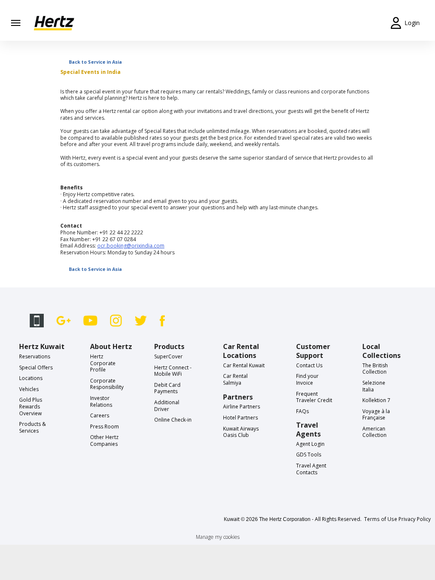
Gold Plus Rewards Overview (30, 406)
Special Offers (36, 367)
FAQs (302, 411)
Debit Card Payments (167, 388)
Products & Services (32, 427)
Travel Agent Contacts (311, 469)
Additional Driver (166, 406)
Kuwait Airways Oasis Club (241, 432)
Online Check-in (173, 419)
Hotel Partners (240, 417)
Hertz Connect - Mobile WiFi (173, 371)
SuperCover (168, 356)
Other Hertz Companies (104, 441)
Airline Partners (241, 406)
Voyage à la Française (376, 415)
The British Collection (375, 369)
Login (412, 23)
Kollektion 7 (376, 400)
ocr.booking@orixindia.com (130, 245)
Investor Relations (101, 401)
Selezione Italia (373, 386)
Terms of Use (380, 518)
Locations (30, 378)
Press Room (104, 426)
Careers (99, 415)
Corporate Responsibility (107, 384)
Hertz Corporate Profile (103, 363)
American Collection (374, 432)
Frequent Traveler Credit (314, 397)
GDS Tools (308, 454)
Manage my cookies (218, 537)
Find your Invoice (307, 379)
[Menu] (16, 23)
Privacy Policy (414, 518)
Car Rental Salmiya (235, 379)
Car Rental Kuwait (244, 365)
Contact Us (309, 365)
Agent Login (310, 444)
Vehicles (29, 389)
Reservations (34, 356)
